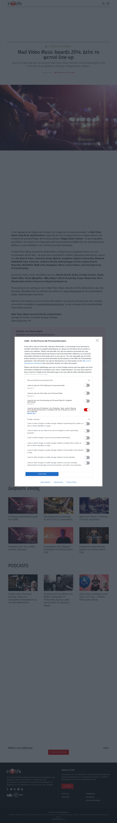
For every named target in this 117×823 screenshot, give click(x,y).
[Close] (98, 341)
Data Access (58, 482)
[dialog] (58, 411)
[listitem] (58, 380)
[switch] (87, 385)
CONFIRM (42, 474)
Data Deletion (46, 482)
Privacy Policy (71, 482)
